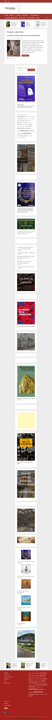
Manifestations (7, 683)
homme (19, 124)
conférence (20, 118)
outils (41, 686)
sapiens (26, 135)
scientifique (30, 135)
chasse (28, 116)
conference (32, 116)
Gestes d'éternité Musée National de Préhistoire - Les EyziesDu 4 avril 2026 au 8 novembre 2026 (25, 106)
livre (23, 126)
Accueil (6, 15)
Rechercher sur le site (22, 67)
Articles (18, 15)
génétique (24, 122)
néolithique (27, 128)
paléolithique (24, 131)
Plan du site (6, 701)
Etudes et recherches (24, 667)
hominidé (31, 122)
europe (18, 120)
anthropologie (25, 114)
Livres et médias (31, 17)
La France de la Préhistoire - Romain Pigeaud (26, 326)
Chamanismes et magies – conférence (25, 252)
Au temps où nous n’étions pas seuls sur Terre (11, 664)
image (21, 126)
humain (18, 126)
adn (18, 114)
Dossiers (11, 15)
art (25, 116)
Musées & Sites (22, 17)
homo (23, 124)
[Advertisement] (26, 421)
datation (25, 118)
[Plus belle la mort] (26, 617)
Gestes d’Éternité (22, 23)
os (31, 128)
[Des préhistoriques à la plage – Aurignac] (26, 600)
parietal (32, 130)
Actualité (6, 672)
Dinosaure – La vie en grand (9, 23)
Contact (5, 703)
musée (30, 126)
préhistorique (20, 135)
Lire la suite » (26, 56)
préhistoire (26, 133)
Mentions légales (7, 705)
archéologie (20, 116)
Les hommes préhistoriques (11, 17)
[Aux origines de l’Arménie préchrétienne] (26, 584)
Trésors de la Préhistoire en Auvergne (25, 266)
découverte (29, 118)
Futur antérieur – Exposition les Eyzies (38, 23)
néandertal (20, 128)
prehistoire (19, 133)
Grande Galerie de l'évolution (26, 518)
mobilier (26, 126)
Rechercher (31, 69)
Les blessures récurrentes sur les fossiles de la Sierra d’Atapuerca (40, 664)
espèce (33, 118)
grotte (19, 122)
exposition (22, 120)
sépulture (18, 137)
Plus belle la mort (21, 623)
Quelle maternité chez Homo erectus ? (26, 664)
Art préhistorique (35, 15)
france (30, 120)
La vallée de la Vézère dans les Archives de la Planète (23, 35)
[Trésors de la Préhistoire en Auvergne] (26, 555)
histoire (27, 122)
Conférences (11, 58)
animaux (20, 114)
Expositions (8, 25)
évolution (23, 137)
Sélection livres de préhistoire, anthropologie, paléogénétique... (27, 156)
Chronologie (24, 15)
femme (26, 120)
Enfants (38, 17)
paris (44, 689)
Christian (20, 37)
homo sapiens (28, 124)
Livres (5, 681)
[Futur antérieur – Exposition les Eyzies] (26, 569)
